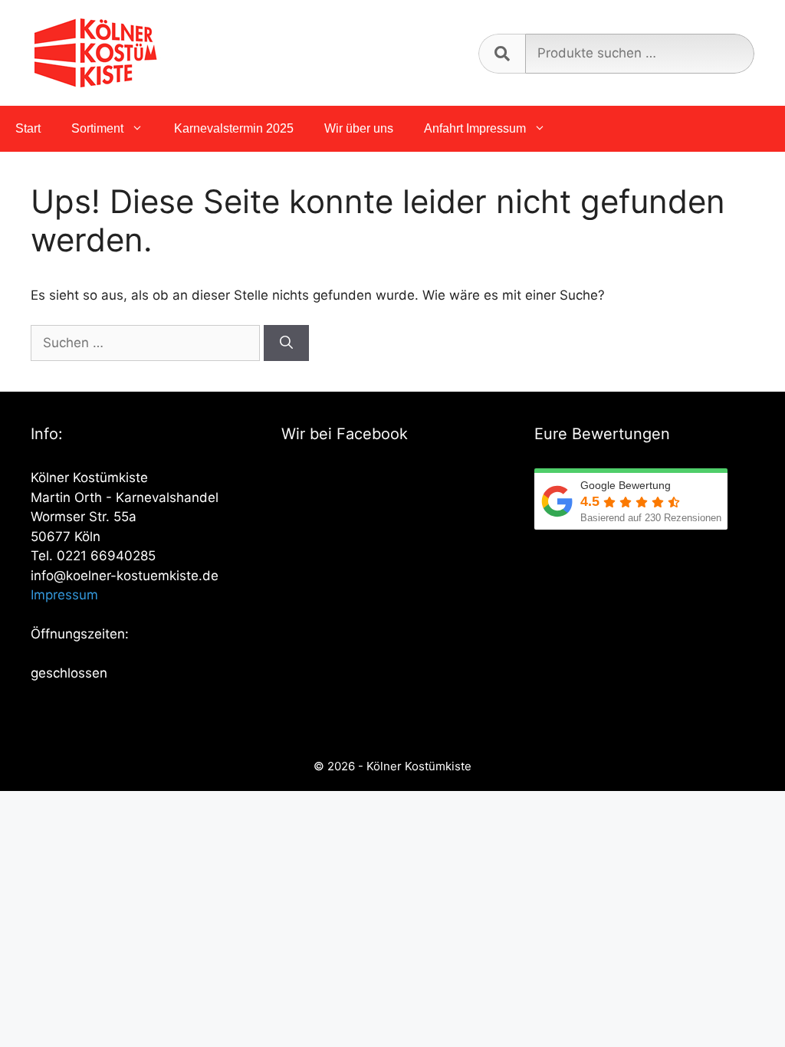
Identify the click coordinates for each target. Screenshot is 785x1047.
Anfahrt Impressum (475, 128)
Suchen (501, 54)
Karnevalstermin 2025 (234, 128)
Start (28, 128)
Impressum (64, 594)
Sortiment (97, 128)
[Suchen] (286, 343)
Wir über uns (358, 128)
